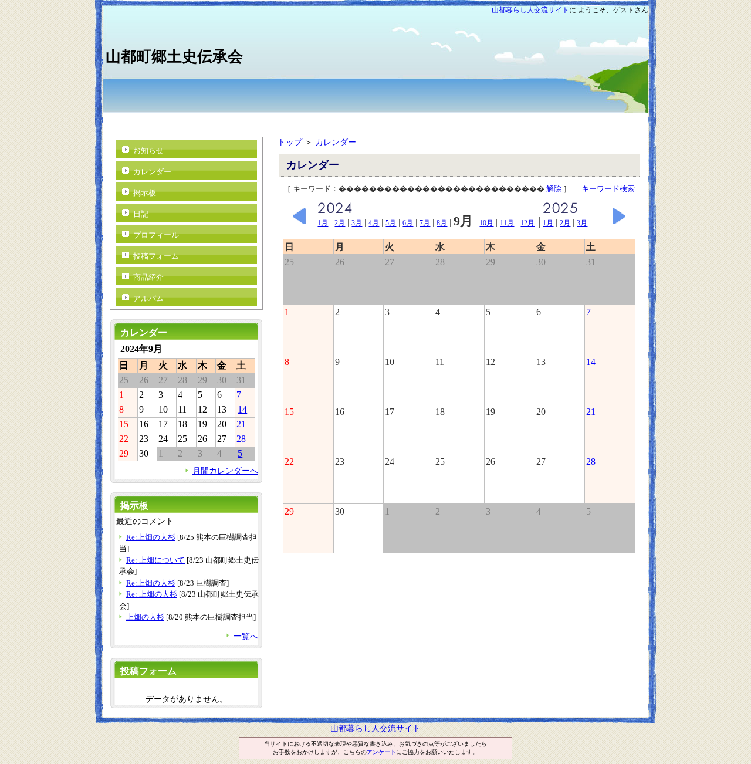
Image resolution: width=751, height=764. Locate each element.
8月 (442, 223)
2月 (339, 223)
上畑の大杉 (145, 617)
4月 (373, 223)
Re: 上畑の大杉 (151, 594)
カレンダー (335, 142)
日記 (140, 213)
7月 (425, 223)
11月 (507, 223)
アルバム (148, 298)
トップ (290, 142)
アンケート (381, 752)
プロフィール (156, 235)
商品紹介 (148, 277)
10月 (486, 223)
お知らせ (148, 150)
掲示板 (144, 192)
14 (242, 409)
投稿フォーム (156, 256)
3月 (356, 223)
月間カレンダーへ (225, 470)
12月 (527, 223)
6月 (407, 223)
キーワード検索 (608, 188)
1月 (322, 223)
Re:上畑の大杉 (150, 537)
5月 (390, 223)
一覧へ (246, 636)
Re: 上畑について (155, 560)
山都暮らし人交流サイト (530, 9)
